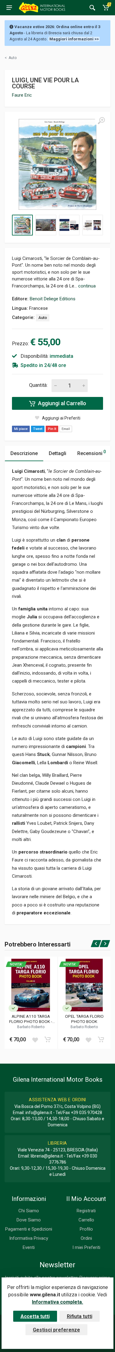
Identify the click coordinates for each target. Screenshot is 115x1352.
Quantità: (38, 385)
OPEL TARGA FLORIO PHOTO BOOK (84, 1019)
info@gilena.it (38, 1112)
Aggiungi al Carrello (61, 403)
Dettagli (57, 453)
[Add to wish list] (35, 1039)
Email (66, 429)
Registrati (86, 1210)
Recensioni (91, 452)
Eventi (29, 1247)
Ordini (86, 1238)
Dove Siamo (29, 1220)
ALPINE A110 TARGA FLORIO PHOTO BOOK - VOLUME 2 (30, 1019)
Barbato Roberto (30, 1027)
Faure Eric (22, 95)
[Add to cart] (47, 1039)
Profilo (86, 1229)
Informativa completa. (57, 1302)
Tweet (37, 429)
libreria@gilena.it (47, 1156)
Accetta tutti (35, 1316)
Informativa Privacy (28, 1238)
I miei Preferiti (86, 1247)
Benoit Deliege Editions (52, 299)
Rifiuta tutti (79, 1316)
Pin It (52, 429)
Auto (42, 317)
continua (87, 286)
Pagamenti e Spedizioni (28, 1229)
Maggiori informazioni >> (74, 39)
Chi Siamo (28, 1210)
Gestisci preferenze (56, 1330)
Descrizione (24, 453)
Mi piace (21, 429)
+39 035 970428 (86, 1112)
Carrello (86, 1220)
